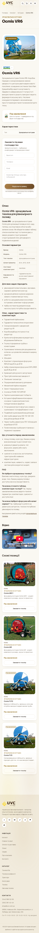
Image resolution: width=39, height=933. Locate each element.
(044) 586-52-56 (8, 899)
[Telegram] (25, 820)
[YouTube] (14, 820)
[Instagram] (9, 820)
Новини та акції (7, 841)
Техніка (4, 885)
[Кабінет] (31, 3)
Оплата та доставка (9, 845)
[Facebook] (4, 820)
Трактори (5, 877)
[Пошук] (22, 3)
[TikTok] (20, 820)
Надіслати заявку (19, 186)
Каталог (13, 13)
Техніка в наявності (9, 874)
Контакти (5, 859)
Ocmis (6, 588)
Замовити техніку (19, 609)
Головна (5, 13)
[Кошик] (27, 3)
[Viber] (30, 820)
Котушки (21, 13)
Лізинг (4, 848)
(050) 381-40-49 (8, 903)
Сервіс (4, 852)
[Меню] (35, 3)
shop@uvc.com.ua (8, 906)
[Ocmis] (8, 67)
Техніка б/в (6, 870)
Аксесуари (6, 881)
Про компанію (7, 855)
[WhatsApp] (4, 825)
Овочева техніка (8, 888)
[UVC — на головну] (7, 3)
